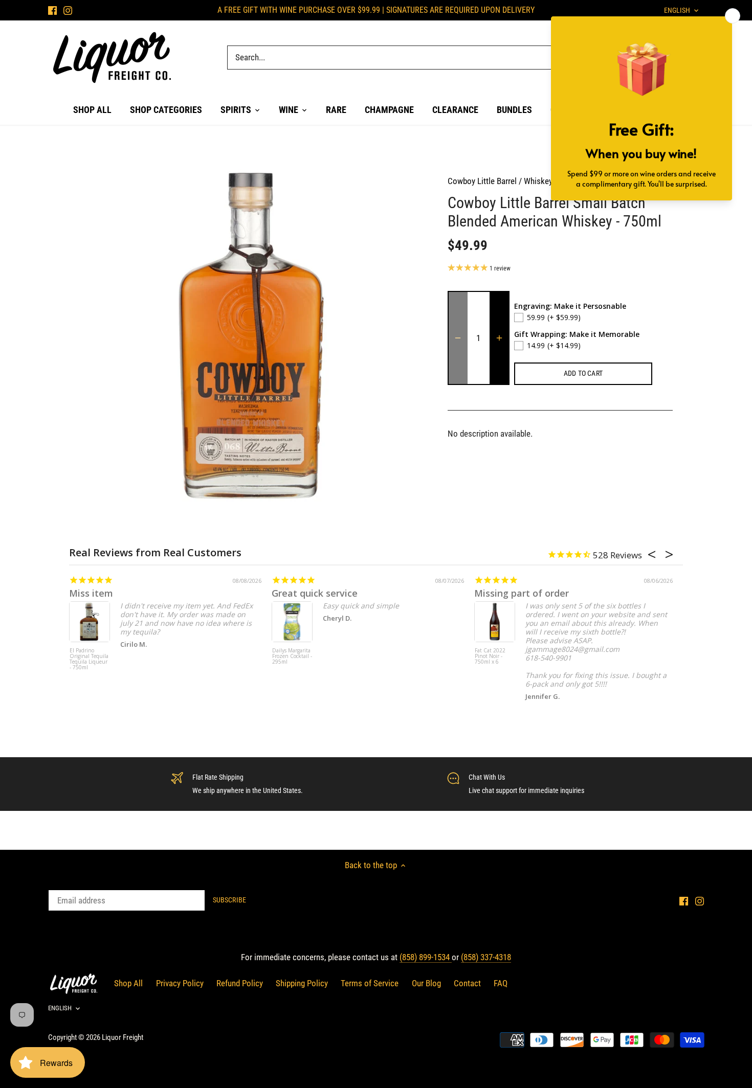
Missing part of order (521, 593)
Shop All (128, 983)
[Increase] (499, 337)
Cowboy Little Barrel (482, 181)
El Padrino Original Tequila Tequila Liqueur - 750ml (89, 659)
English (60, 1008)
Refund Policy (239, 983)
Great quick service (315, 593)
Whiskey (538, 181)
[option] (251, 336)
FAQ (500, 983)
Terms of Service (370, 983)
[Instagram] (67, 10)
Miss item (91, 593)
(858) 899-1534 (426, 957)
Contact (467, 983)
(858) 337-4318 (486, 957)
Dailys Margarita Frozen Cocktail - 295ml (292, 656)
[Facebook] (52, 10)
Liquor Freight (122, 1037)
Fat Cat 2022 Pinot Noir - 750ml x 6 (490, 656)
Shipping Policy (302, 983)
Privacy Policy (180, 983)
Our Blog (426, 983)
